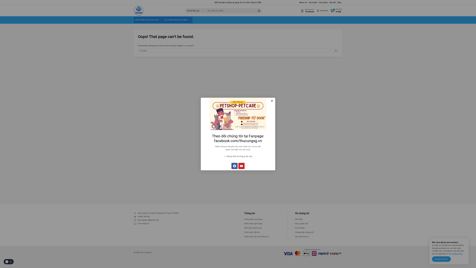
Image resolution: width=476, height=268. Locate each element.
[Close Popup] (272, 101)
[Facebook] (234, 166)
